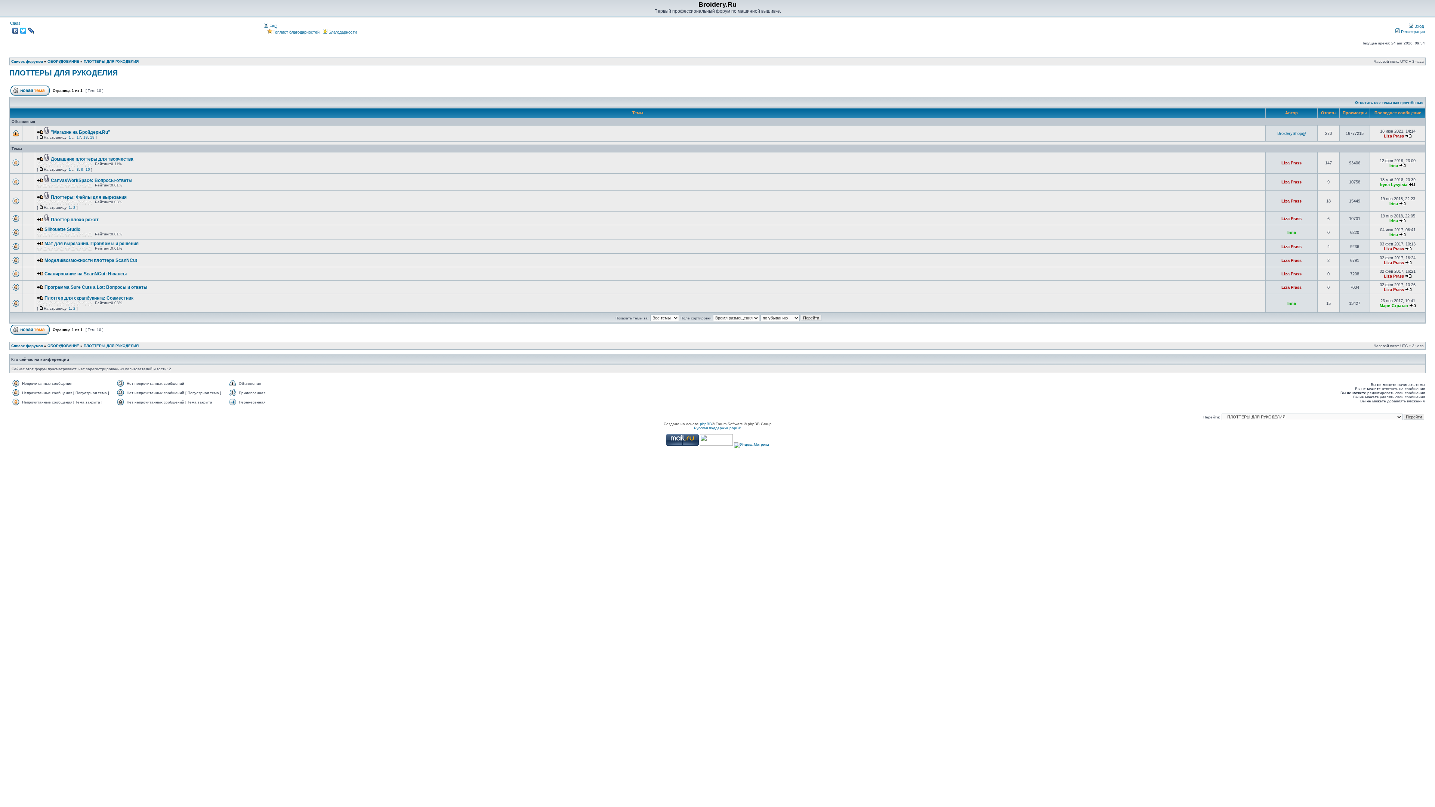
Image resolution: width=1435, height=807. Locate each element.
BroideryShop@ (1291, 133)
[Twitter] (23, 30)
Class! (16, 23)
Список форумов (27, 61)
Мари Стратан (1394, 305)
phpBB (706, 424)
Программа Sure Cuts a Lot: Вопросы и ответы (95, 287)
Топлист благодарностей (296, 32)
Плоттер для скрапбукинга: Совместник (88, 298)
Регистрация (1412, 32)
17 (79, 137)
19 (92, 137)
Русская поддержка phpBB (717, 428)
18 (85, 137)
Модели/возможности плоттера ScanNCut (90, 260)
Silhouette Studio (62, 229)
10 (88, 169)
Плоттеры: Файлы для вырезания (89, 197)
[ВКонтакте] (15, 30)
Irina (1393, 165)
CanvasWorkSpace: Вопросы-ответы (91, 180)
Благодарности (342, 32)
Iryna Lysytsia (1393, 184)
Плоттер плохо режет (75, 219)
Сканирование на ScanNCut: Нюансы (85, 273)
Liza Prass (1394, 136)
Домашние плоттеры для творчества (92, 159)
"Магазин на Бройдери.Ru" (80, 132)
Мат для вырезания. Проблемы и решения (91, 243)
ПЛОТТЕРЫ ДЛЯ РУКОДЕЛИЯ (111, 61)
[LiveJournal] (31, 30)
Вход (1418, 26)
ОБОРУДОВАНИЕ (63, 61)
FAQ (273, 26)
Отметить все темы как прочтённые (1389, 103)
